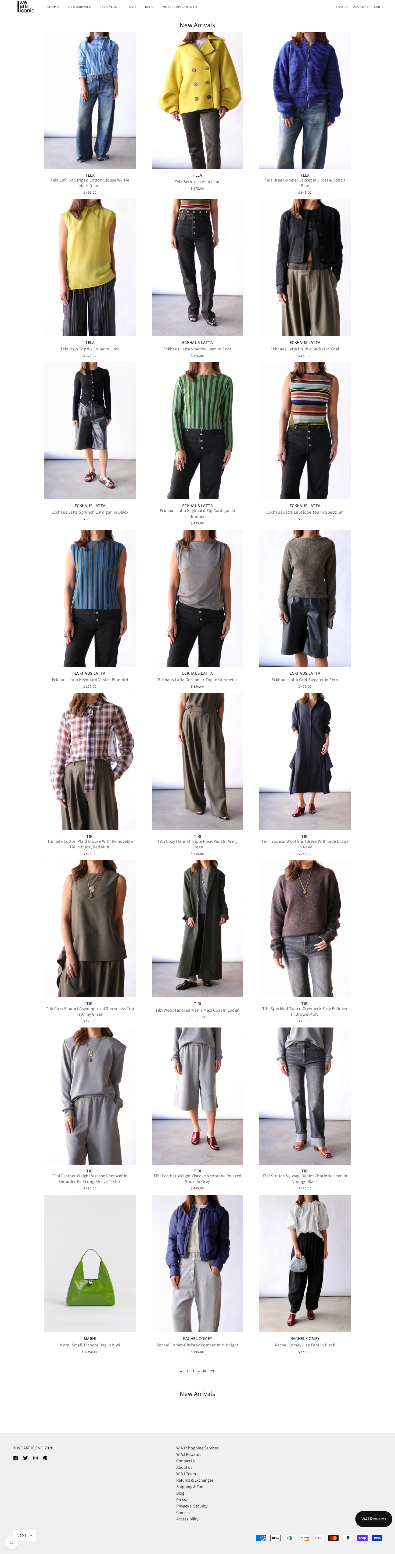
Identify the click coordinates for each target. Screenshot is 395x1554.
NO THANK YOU (145, 831)
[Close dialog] (295, 711)
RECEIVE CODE (145, 816)
